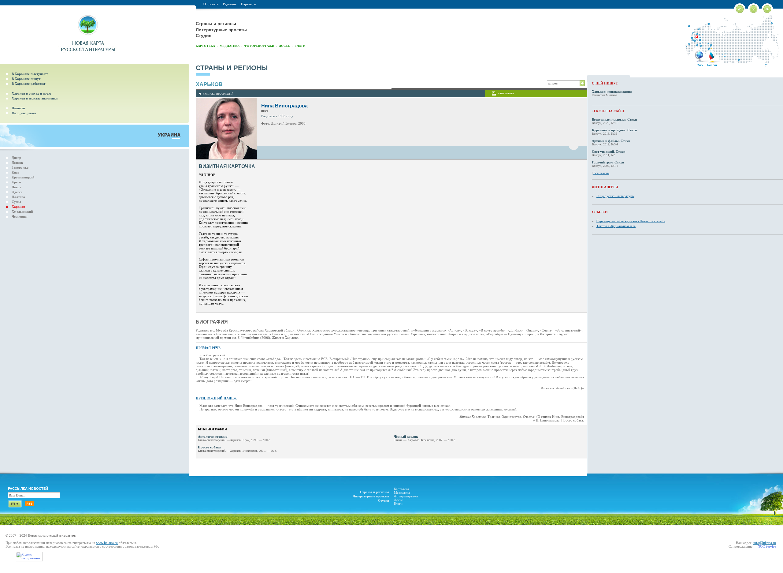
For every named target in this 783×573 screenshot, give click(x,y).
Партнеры (248, 4)
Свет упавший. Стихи (608, 151)
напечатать (506, 93)
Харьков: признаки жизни (612, 91)
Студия (203, 35)
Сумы (16, 202)
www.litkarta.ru (107, 543)
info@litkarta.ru (764, 543)
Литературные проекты (221, 29)
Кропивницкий (23, 177)
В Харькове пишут (26, 79)
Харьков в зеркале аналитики (35, 98)
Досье (284, 45)
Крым (16, 182)
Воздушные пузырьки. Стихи (614, 119)
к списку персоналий (218, 93)
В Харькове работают (28, 83)
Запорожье (20, 167)
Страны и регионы (216, 23)
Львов (16, 187)
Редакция (229, 4)
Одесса (17, 192)
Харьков (18, 206)
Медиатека (229, 45)
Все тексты (601, 173)
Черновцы (20, 216)
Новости (18, 108)
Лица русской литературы (615, 196)
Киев (15, 172)
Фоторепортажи (259, 45)
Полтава (18, 197)
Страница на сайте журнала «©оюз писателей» (630, 221)
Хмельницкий (22, 211)
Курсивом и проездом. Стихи (614, 130)
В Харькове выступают (30, 74)
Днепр (16, 157)
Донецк (17, 162)
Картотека (205, 45)
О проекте (210, 4)
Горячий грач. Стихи (608, 162)
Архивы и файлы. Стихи (611, 141)
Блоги (300, 45)
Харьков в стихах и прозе (31, 93)
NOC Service (767, 546)
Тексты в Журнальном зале (616, 226)
